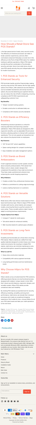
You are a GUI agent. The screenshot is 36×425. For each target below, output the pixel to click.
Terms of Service (23, 418)
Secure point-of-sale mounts (16, 312)
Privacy (15, 418)
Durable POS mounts (11, 309)
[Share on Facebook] (2, 320)
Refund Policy (7, 418)
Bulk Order (4, 370)
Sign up (27, 391)
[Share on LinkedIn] (8, 320)
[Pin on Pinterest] (12, 320)
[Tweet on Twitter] (5, 320)
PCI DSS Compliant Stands (23, 310)
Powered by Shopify (18, 422)
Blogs (31, 418)
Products (3, 359)
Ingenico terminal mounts (8, 310)
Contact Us (4, 373)
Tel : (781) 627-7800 (18, 1)
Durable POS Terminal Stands (26, 309)
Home (2, 357)
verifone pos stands (17, 313)
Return (3, 367)
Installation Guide (6, 365)
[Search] (29, 13)
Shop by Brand (5, 362)
